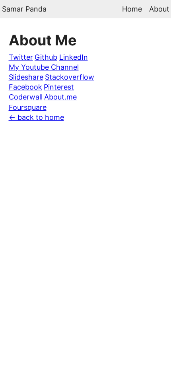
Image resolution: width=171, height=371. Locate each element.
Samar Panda (24, 9)
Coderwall (26, 97)
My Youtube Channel (44, 67)
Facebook (25, 87)
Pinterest (59, 87)
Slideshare (26, 77)
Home (132, 8)
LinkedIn (73, 57)
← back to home (36, 117)
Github (46, 57)
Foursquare (28, 107)
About (159, 8)
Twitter (21, 57)
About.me (60, 97)
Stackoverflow (69, 77)
